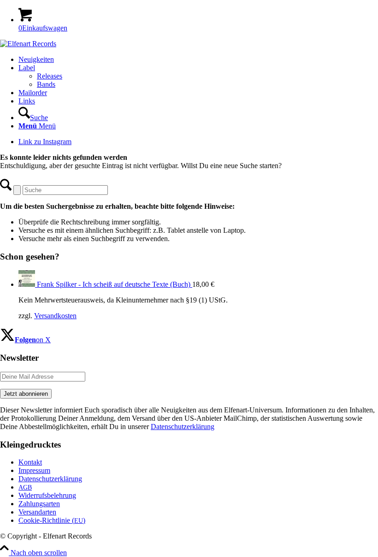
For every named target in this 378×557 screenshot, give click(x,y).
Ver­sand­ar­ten (37, 512)
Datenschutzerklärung (182, 426)
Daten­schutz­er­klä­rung (50, 479)
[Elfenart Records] (28, 44)
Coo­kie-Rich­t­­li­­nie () (51, 520)
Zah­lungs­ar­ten (39, 504)
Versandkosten (55, 316)
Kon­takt (30, 462)
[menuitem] (198, 59)
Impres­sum (34, 470)
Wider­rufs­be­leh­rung (47, 495)
